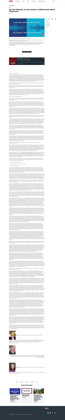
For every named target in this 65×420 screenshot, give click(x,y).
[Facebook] (48, 19)
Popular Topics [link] (18, 1)
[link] (10, 1)
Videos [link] (28, 1)
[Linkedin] (52, 19)
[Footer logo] (47, 408)
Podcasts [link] (23, 1)
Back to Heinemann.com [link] (41, 1)
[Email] (55, 19)
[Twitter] (45, 19)
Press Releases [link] (34, 1)
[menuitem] (10, 1)
